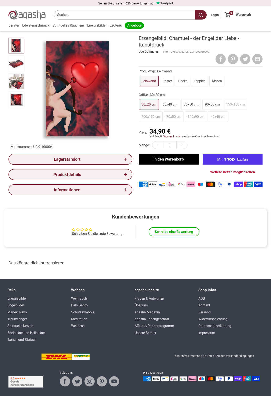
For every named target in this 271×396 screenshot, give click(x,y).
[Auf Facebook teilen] (221, 59)
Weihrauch (79, 298)
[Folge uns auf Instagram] (89, 381)
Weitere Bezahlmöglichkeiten (232, 172)
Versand (204, 312)
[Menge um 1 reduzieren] (157, 145)
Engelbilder (15, 305)
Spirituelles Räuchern (68, 25)
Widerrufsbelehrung (213, 319)
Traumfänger (17, 319)
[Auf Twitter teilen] (245, 59)
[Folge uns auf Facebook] (65, 381)
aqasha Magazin (147, 312)
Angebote (134, 25)
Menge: (144, 145)
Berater (13, 25)
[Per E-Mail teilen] (257, 59)
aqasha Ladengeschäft (152, 319)
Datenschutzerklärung (214, 326)
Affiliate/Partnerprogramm (154, 326)
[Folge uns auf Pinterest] (102, 381)
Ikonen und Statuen (21, 340)
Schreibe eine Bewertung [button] (174, 232)
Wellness (77, 326)
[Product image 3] (16, 82)
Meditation (79, 319)
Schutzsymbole (82, 312)
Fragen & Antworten (149, 298)
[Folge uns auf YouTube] (114, 381)
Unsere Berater (145, 333)
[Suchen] (201, 15)
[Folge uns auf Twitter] (77, 381)
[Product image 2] (16, 64)
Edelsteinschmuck (35, 25)
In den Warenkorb (168, 159)
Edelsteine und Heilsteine (26, 333)
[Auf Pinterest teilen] (233, 59)
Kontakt (204, 305)
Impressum (206, 333)
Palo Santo (79, 305)
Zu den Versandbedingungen (235, 356)
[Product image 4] (16, 100)
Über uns (141, 305)
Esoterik (116, 25)
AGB (201, 298)
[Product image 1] (16, 46)
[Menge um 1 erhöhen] (182, 145)
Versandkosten (172, 136)
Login (215, 15)
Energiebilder (96, 25)
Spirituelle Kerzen (20, 326)
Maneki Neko (17, 312)
